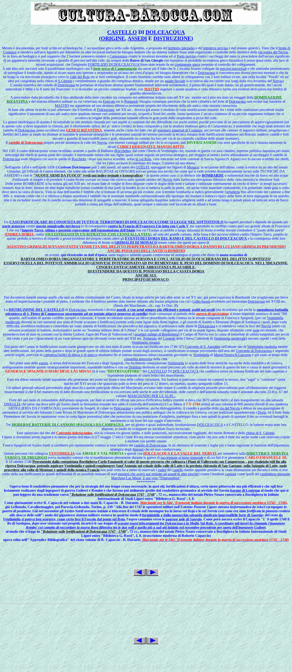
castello (177, 470)
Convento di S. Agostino (202, 347)
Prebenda (150, 338)
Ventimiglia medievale (230, 338)
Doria (262, 412)
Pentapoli (131, 101)
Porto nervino (186, 56)
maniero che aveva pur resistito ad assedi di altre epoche (158, 474)
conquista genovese (138, 359)
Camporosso (119, 56)
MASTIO (62, 106)
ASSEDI (137, 38)
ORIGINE (113, 38)
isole (256, 330)
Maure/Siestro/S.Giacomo (232, 355)
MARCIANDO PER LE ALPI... (151, 396)
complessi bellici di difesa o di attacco (70, 355)
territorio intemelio (181, 48)
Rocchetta (122, 151)
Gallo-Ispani (201, 301)
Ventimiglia (201, 355)
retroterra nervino (215, 48)
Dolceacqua (206, 73)
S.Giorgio (65, 81)
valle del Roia (80, 77)
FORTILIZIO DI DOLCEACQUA (113, 64)
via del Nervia (229, 408)
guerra (43, 363)
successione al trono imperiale (182, 457)
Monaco (193, 167)
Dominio (135, 367)
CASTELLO (122, 32)
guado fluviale (175, 81)
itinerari (138, 449)
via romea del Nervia (273, 52)
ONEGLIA (12, 404)
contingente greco (187, 64)
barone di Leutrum (245, 490)
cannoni (230, 474)
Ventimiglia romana (146, 342)
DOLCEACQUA (165, 32)
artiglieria (233, 192)
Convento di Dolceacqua (254, 351)
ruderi (162, 470)
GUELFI (142, 167)
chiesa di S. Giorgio (260, 433)
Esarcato (109, 101)
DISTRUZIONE (172, 38)
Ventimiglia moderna (262, 347)
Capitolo (169, 338)
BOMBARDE (213, 175)
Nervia (277, 81)
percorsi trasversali (233, 69)
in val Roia (143, 159)
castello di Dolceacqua (150, 445)
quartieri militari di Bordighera (156, 334)
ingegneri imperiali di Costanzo (179, 130)
